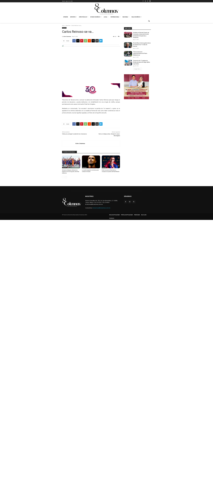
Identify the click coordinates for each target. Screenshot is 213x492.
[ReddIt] (89, 40)
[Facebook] (143, 1)
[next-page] (66, 177)
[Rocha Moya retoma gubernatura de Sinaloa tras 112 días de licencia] (128, 45)
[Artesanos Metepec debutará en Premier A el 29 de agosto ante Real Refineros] (71, 161)
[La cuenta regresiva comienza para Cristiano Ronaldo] (91, 161)
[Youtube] (150, 1)
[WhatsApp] (85, 40)
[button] (149, 21)
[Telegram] (101, 40)
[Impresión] (97, 40)
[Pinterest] (81, 40)
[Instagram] (145, 1)
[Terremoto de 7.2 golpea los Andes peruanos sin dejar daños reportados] (128, 63)
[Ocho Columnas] (69, 143)
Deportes (68, 25)
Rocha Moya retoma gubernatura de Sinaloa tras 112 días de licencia (142, 44)
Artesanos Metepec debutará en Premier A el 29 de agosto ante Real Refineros (70, 171)
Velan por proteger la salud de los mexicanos (74, 134)
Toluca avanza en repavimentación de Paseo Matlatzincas (140, 53)
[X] (148, 1)
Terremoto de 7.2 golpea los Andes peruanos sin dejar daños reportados (141, 62)
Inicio (63, 25)
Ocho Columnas (67, 36)
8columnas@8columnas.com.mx (101, 208)
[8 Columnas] (106, 9)
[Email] (93, 40)
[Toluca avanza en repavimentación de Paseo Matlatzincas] (128, 54)
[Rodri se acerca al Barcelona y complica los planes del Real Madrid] (111, 161)
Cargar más (137, 69)
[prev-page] (63, 177)
